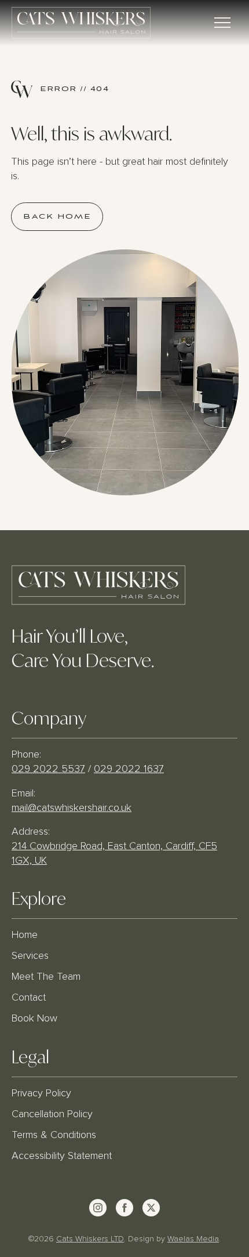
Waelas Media (193, 1239)
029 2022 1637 (129, 769)
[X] (151, 1207)
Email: (25, 793)
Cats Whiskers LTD (90, 1239)
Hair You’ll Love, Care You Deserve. (83, 647)
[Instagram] (98, 1207)
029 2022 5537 (48, 769)
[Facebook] (124, 1207)
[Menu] (222, 22)
